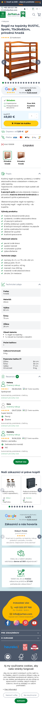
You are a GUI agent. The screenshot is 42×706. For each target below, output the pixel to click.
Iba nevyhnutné (30, 695)
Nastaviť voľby (12, 695)
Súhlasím (21, 701)
